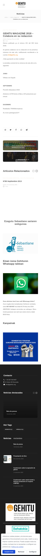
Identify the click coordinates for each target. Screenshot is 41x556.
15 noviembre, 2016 (12, 184)
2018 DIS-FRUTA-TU (23, 159)
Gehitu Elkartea (7, 39)
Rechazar (21, 552)
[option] (20, 181)
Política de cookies (17, 547)
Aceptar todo (8, 552)
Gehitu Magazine (14, 17)
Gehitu (5, 184)
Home (6, 17)
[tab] (7, 438)
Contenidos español (11, 178)
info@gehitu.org (13, 55)
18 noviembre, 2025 (18, 458)
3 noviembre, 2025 (18, 472)
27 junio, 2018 (15, 39)
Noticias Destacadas (20, 143)
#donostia (8, 429)
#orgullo (19, 429)
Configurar (33, 552)
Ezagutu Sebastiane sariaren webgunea (20, 222)
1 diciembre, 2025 (11, 414)
